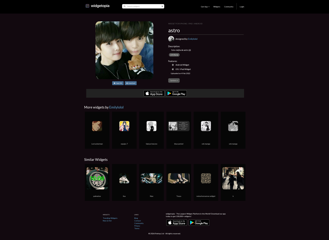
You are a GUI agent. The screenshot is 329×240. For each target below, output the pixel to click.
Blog (136, 218)
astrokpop (174, 55)
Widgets (216, 7)
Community (228, 7)
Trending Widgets (110, 218)
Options (173, 80)
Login (242, 7)
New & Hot (107, 221)
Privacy (137, 226)
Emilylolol (192, 38)
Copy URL (118, 83)
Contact (137, 221)
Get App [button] (204, 7)
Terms (136, 228)
